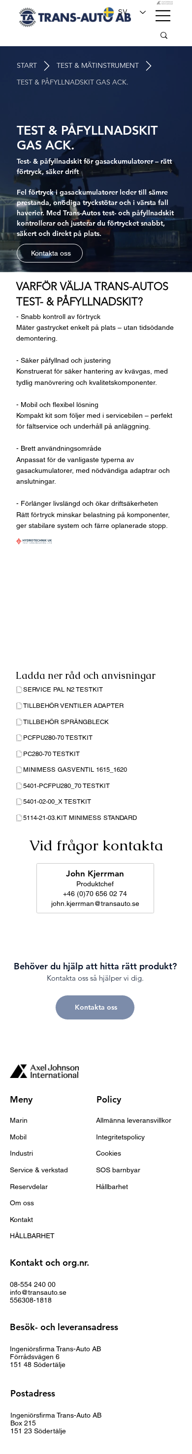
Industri (21, 1153)
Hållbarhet (112, 1187)
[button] (72, 82)
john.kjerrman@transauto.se (95, 903)
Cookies (108, 1153)
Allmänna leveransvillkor (133, 1120)
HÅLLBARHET (32, 1236)
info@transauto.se (38, 1292)
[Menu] (163, 16)
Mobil (18, 1137)
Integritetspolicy (120, 1137)
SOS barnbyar (118, 1170)
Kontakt (21, 1219)
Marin (19, 1120)
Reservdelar (29, 1187)
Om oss (22, 1203)
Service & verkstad (39, 1170)
